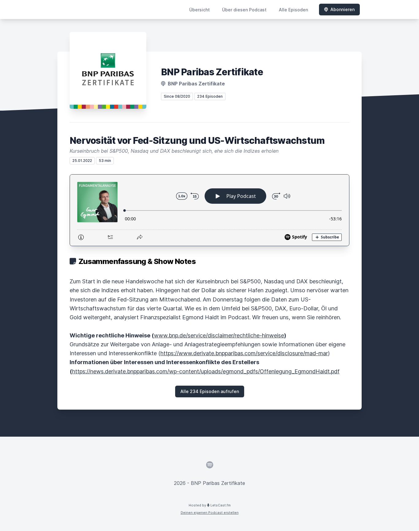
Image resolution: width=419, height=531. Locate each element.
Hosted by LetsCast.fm (210, 505)
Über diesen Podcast (244, 9)
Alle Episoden (293, 9)
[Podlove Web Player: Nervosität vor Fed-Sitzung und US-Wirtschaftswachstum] (209, 210)
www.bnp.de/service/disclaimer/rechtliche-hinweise (219, 335)
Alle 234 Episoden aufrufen (209, 391)
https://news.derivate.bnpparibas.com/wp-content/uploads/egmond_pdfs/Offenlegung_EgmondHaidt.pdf (206, 371)
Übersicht (199, 9)
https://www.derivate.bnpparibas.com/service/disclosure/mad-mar (244, 353)
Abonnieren (342, 9)
